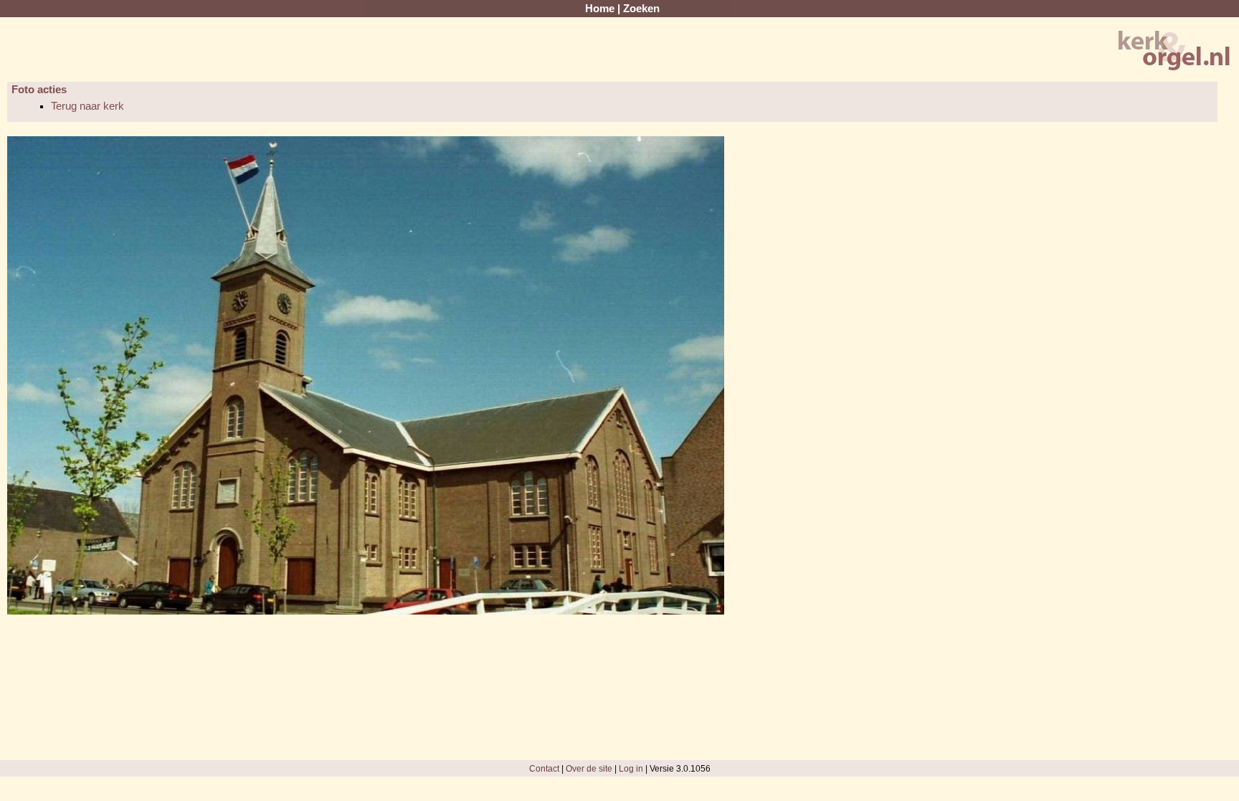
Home (599, 8)
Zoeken (641, 8)
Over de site (589, 768)
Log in (631, 768)
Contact (544, 768)
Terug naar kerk (87, 106)
